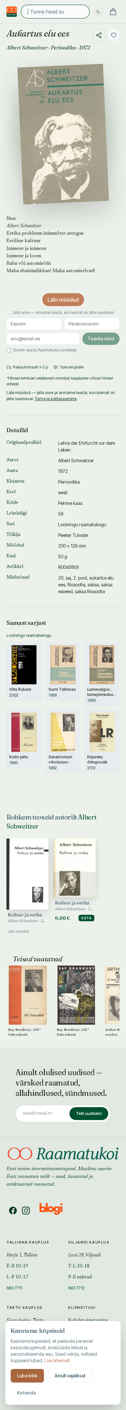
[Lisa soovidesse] (114, 35)
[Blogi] (55, 1210)
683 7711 (14, 1287)
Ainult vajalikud (70, 1375)
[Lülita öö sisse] (98, 11)
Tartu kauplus (24, 1307)
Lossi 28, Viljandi (84, 1255)
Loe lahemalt (57, 1360)
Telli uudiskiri (89, 1113)
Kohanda (26, 1392)
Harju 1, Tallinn (21, 1255)
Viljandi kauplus (89, 1242)
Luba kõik (27, 1375)
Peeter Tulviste (73, 535)
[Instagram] (25, 1210)
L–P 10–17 (17, 1277)
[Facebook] (12, 1210)
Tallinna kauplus (27, 1242)
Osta (86, 918)
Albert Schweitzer (26, 47)
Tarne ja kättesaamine (56, 398)
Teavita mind (101, 338)
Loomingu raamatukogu (82, 524)
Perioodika (63, 47)
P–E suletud (80, 1277)
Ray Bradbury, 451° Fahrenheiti (24, 1031)
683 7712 (76, 1287)
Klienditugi (82, 1307)
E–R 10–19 (17, 1266)
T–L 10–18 (78, 1266)
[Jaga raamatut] (98, 35)
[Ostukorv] (113, 11)
